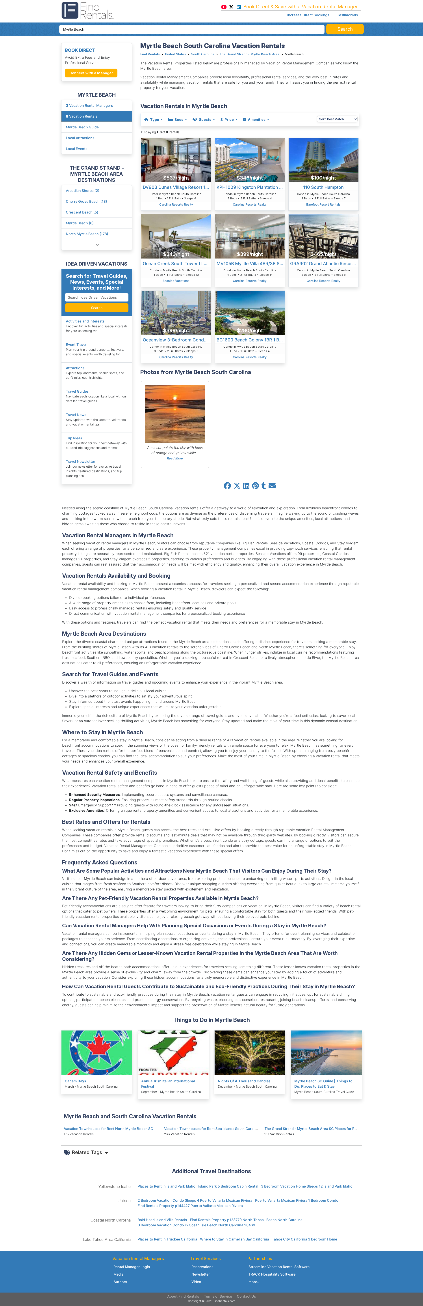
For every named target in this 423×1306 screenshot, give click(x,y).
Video (196, 1282)
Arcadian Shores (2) (82, 190)
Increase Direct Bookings (308, 15)
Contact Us (246, 1296)
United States (175, 54)
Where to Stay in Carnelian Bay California (234, 1239)
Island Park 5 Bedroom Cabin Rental (228, 1186)
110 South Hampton (323, 187)
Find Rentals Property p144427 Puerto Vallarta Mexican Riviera (190, 1205)
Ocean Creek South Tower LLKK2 (177, 263)
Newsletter (200, 1274)
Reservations (202, 1267)
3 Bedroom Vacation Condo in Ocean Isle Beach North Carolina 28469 (196, 1225)
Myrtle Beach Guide (82, 127)
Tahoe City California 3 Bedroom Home (304, 1239)
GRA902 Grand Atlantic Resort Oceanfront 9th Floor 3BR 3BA (324, 263)
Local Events (76, 148)
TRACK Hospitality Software (272, 1274)
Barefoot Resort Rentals (323, 204)
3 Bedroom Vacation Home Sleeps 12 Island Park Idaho (306, 1186)
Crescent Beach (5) (82, 212)
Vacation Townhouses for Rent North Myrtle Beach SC (108, 1128)
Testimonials (347, 15)
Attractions (75, 368)
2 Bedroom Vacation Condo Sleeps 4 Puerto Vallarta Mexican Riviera (195, 1200)
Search (96, 307)
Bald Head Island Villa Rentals (162, 1220)
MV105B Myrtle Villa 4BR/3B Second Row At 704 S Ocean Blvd (251, 263)
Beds (179, 119)
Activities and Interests (85, 321)
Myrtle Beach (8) (80, 223)
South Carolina (202, 54)
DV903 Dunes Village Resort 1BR (177, 187)
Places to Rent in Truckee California (167, 1239)
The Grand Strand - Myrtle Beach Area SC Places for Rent (312, 1128)
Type (154, 119)
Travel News (76, 414)
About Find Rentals (183, 1296)
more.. (254, 1282)
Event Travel (76, 344)
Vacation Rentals (81, 116)
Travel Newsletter (80, 461)
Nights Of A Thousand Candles (244, 1081)
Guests (205, 119)
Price (229, 119)
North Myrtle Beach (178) (87, 234)
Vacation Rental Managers (89, 105)
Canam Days (75, 1081)
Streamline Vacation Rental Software (279, 1267)
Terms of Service (218, 1296)
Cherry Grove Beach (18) (86, 201)
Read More (175, 458)
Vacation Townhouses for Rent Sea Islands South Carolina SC (214, 1128)
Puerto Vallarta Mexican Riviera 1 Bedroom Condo (296, 1200)
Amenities (256, 119)
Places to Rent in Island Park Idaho (166, 1186)
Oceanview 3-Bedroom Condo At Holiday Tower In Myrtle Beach (177, 340)
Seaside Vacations (176, 281)
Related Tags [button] (87, 1152)
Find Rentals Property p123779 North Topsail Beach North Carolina (246, 1220)
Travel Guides (77, 391)
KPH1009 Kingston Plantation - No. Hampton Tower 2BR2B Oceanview (251, 187)
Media (118, 1274)
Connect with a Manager (91, 73)
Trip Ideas (74, 438)
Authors (120, 1282)
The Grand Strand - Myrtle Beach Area (250, 54)
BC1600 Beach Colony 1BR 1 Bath (251, 340)
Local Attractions (80, 138)
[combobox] (192, 29)
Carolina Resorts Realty (176, 204)
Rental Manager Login (131, 1267)
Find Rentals (150, 54)
